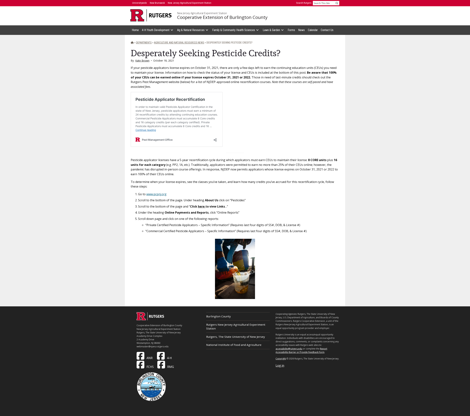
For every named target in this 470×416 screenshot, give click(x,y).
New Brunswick (157, 2)
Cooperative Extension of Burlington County (222, 17)
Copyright (281, 358)
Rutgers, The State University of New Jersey (235, 336)
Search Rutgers (303, 2)
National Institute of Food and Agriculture (233, 345)
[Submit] (336, 3)
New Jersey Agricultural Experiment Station (202, 13)
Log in (280, 365)
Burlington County (218, 316)
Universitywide (139, 2)
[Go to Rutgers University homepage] (151, 15)
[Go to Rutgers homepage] (150, 319)
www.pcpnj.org (156, 194)
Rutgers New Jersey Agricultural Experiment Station (235, 326)
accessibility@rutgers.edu (289, 348)
